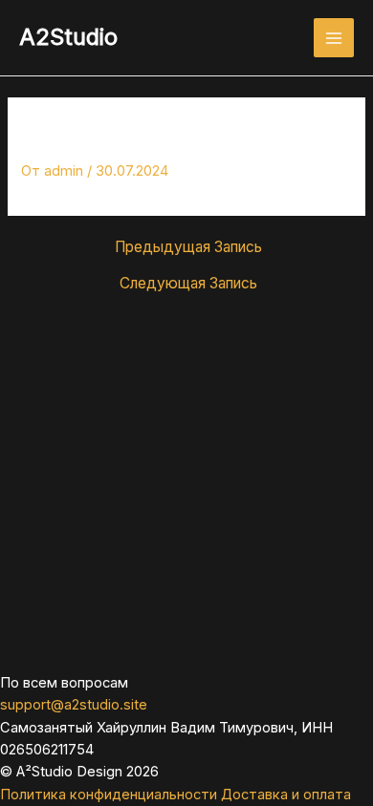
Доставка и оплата (286, 794)
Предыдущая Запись (188, 247)
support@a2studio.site (73, 704)
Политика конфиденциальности (108, 794)
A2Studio (68, 37)
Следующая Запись (188, 283)
